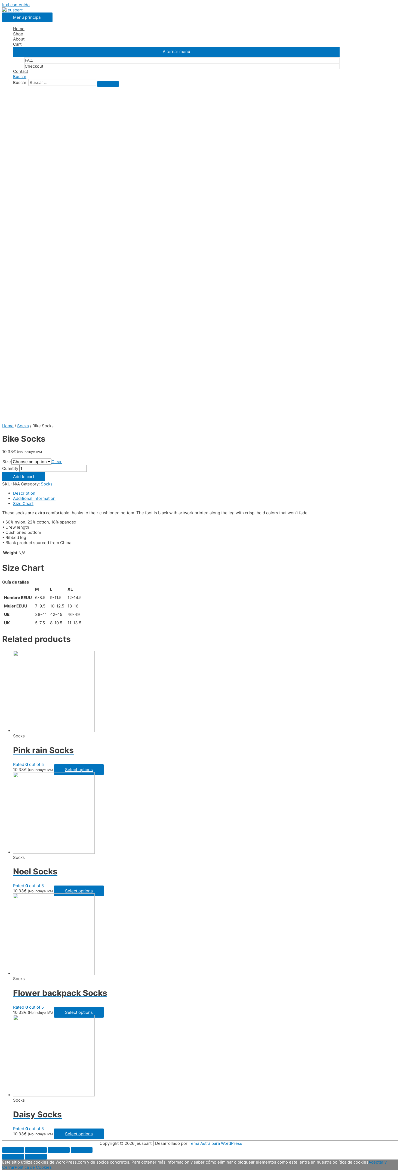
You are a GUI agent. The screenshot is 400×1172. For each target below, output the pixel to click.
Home (18, 28)
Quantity (10, 468)
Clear (56, 461)
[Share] (36, 1150)
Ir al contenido (16, 4)
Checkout (34, 66)
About (18, 39)
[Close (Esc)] (13, 1150)
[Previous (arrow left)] (13, 1156)
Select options (79, 769)
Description (24, 493)
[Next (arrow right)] (36, 1156)
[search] (62, 82)
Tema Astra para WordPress (215, 1143)
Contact (20, 71)
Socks (23, 425)
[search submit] (108, 84)
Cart (17, 44)
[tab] (176, 493)
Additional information (34, 498)
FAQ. (29, 60)
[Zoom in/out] (82, 1150)
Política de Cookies (33, 1167)
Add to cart (23, 476)
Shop (18, 33)
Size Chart (23, 503)
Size (6, 461)
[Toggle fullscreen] (59, 1150)
